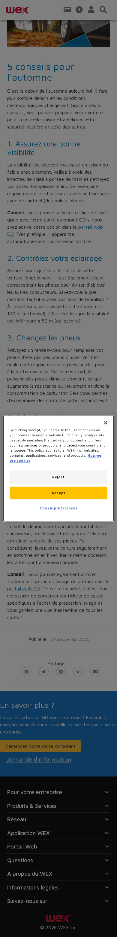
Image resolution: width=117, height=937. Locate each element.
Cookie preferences (58, 508)
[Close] (105, 422)
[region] (58, 468)
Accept (58, 493)
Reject (58, 477)
